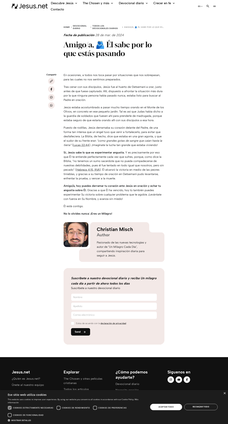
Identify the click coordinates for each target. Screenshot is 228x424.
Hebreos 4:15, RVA (88, 169)
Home (67, 27)
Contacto (57, 9)
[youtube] (179, 379)
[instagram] (171, 379)
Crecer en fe (162, 3)
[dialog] (114, 407)
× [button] (224, 393)
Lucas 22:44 (81, 145)
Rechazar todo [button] (201, 406)
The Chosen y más (96, 3)
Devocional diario (131, 3)
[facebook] (187, 379)
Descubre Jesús (62, 3)
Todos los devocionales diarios (105, 27)
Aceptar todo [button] (166, 407)
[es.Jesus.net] (30, 6)
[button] (76, 420)
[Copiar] (51, 81)
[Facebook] (51, 89)
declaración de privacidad (113, 323)
